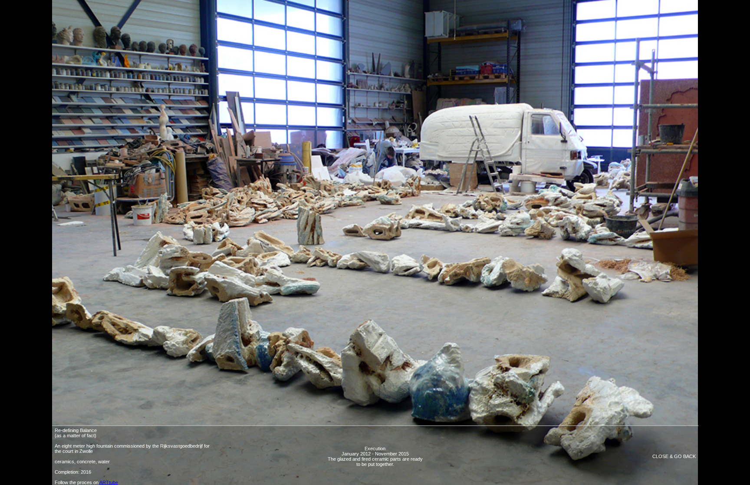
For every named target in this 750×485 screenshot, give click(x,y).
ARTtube (108, 482)
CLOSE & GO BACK (674, 456)
